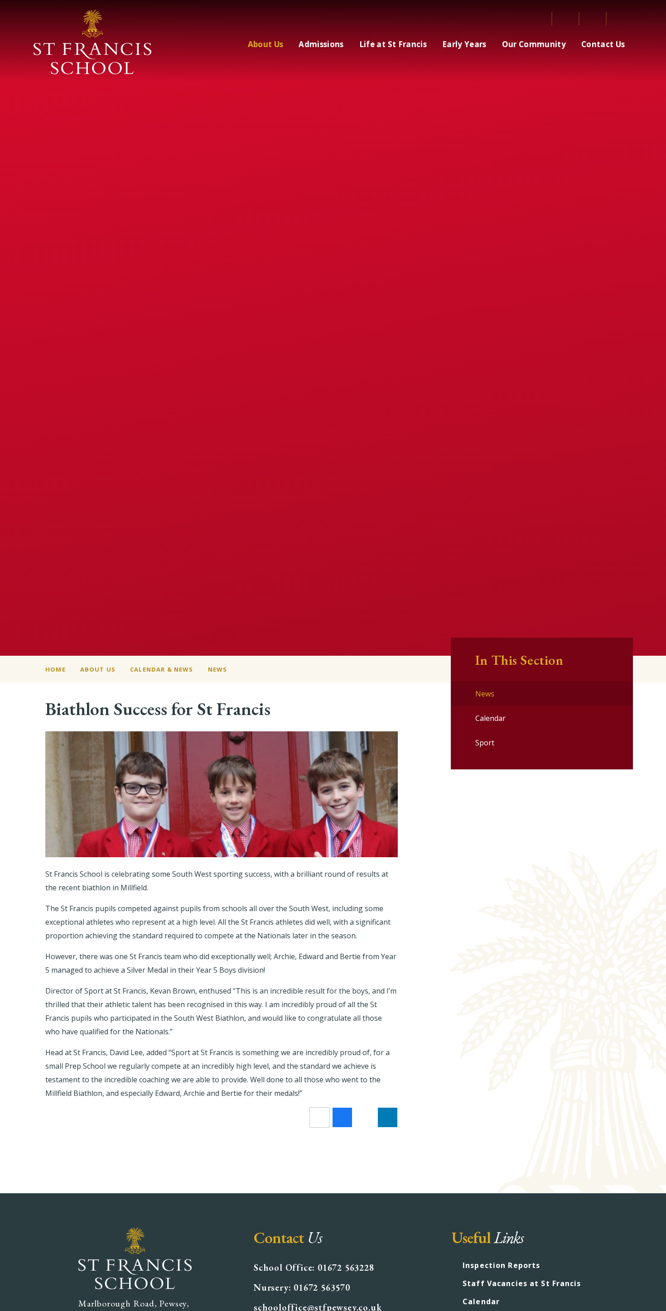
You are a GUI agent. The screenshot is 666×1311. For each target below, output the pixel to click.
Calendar (481, 1301)
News (217, 669)
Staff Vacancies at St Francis (522, 1283)
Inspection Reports (501, 1265)
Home (55, 669)
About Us (98, 669)
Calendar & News (161, 669)
